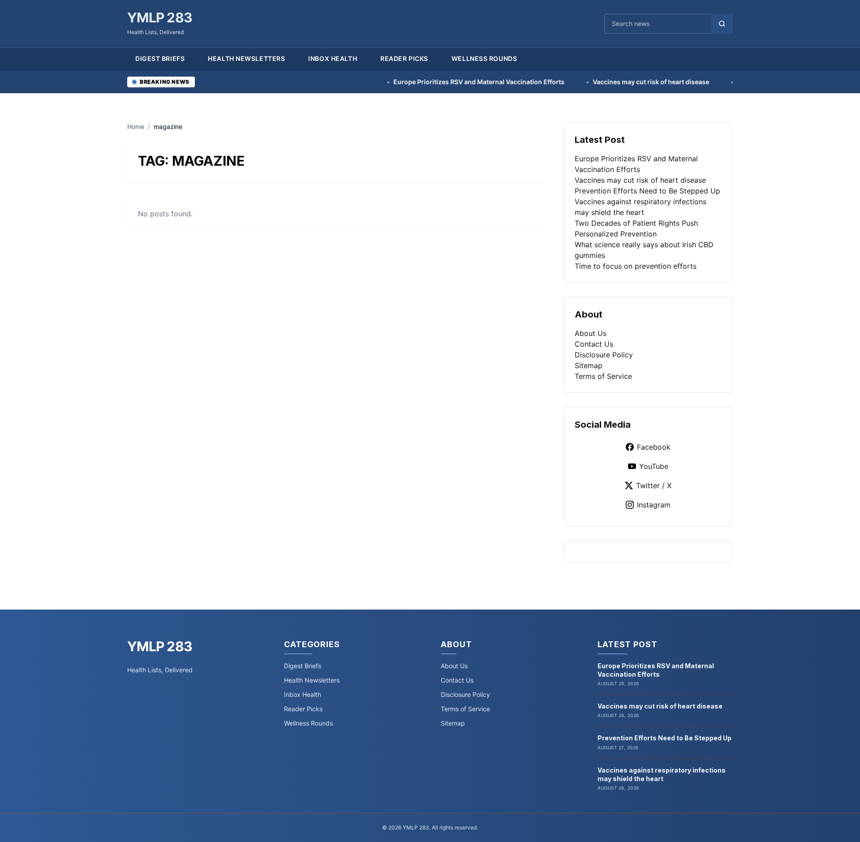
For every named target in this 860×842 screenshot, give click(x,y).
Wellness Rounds (484, 58)
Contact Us (594, 343)
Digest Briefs (160, 58)
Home (135, 126)
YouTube (653, 466)
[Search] (722, 24)
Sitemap (588, 365)
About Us (590, 333)
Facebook (654, 446)
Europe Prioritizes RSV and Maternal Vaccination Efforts (447, 82)
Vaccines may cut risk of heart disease (618, 82)
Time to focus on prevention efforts (636, 266)
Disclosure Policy (604, 354)
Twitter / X (653, 485)
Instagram (654, 504)
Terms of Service (603, 376)
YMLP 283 (159, 17)
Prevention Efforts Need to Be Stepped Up (647, 190)
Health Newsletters (246, 58)
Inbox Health (332, 58)
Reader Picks (404, 58)
